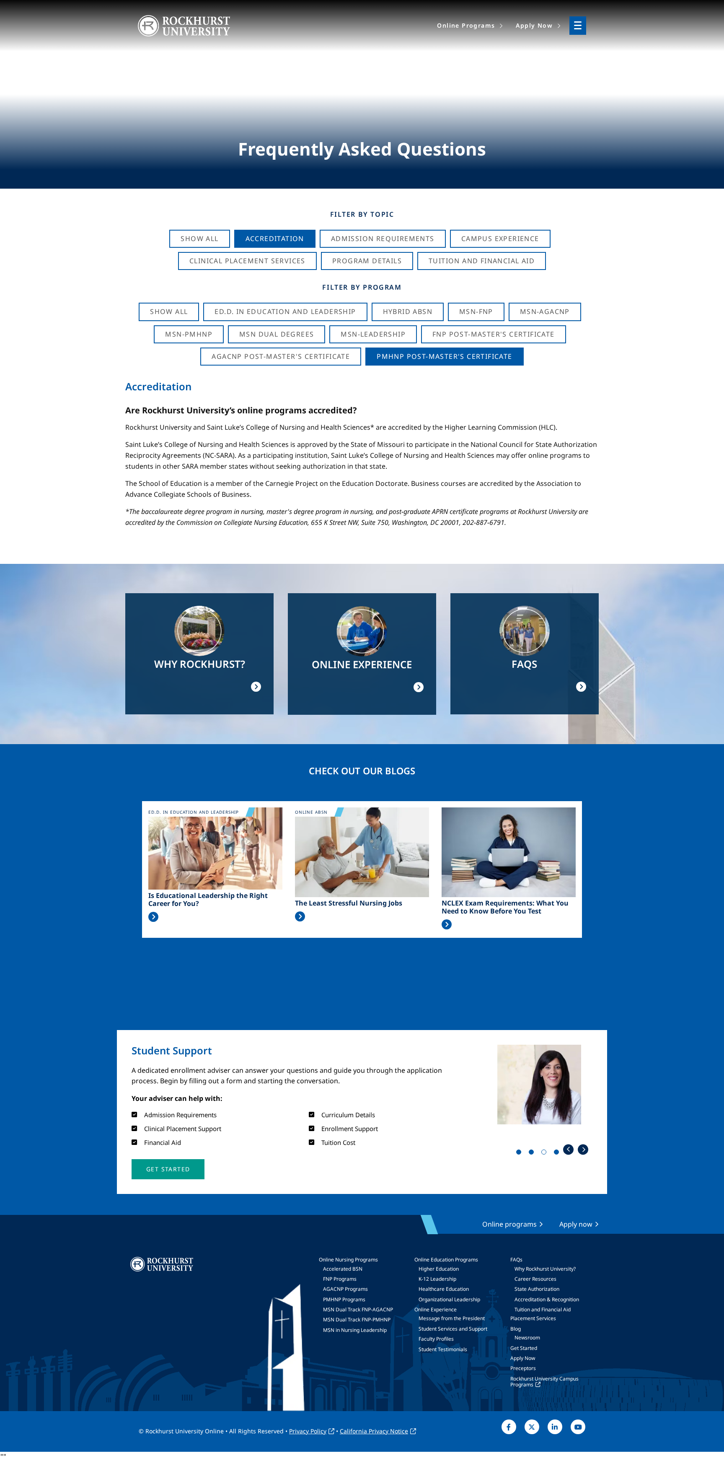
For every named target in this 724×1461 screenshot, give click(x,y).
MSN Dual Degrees (276, 334)
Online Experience (435, 1309)
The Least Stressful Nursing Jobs (348, 903)
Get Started (523, 1348)
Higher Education (439, 1268)
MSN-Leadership (373, 334)
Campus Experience (500, 238)
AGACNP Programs (345, 1288)
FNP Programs (340, 1278)
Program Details (367, 260)
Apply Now (522, 1358)
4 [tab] (558, 1154)
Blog (515, 1328)
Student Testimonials (443, 1349)
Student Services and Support (453, 1328)
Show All (199, 238)
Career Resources (535, 1278)
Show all (169, 311)
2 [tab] (533, 1154)
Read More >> (153, 917)
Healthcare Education (444, 1288)
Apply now (575, 1224)
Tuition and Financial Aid (543, 1309)
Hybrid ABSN (407, 311)
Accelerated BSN (342, 1268)
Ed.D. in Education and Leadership (285, 311)
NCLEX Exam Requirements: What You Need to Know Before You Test (505, 907)
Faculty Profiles (436, 1338)
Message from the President (452, 1318)
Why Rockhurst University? (545, 1268)
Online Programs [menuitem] (466, 25)
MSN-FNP (476, 311)
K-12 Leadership (437, 1278)
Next (583, 1149)
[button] (168, 1169)
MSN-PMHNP (188, 334)
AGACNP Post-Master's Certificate (281, 356)
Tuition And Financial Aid (482, 260)
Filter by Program (361, 287)
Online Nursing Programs (348, 1259)
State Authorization (537, 1288)
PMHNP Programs (344, 1299)
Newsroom (527, 1337)
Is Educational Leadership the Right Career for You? (208, 900)
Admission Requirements (382, 238)
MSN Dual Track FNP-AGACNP (358, 1309)
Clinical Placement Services (247, 260)
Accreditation (275, 238)
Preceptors (523, 1368)
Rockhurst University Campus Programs (544, 1381)
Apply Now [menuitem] (534, 25)
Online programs (509, 1224)
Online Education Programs (446, 1259)
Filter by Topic (362, 214)
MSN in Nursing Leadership (355, 1330)
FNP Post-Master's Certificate (493, 334)
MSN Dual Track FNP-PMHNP (356, 1319)
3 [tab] (545, 1154)
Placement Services (533, 1318)
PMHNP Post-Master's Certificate (444, 356)
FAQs (516, 1259)
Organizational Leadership (449, 1299)
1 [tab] (520, 1154)
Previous (568, 1149)
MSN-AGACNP (545, 311)
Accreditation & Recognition (547, 1299)
